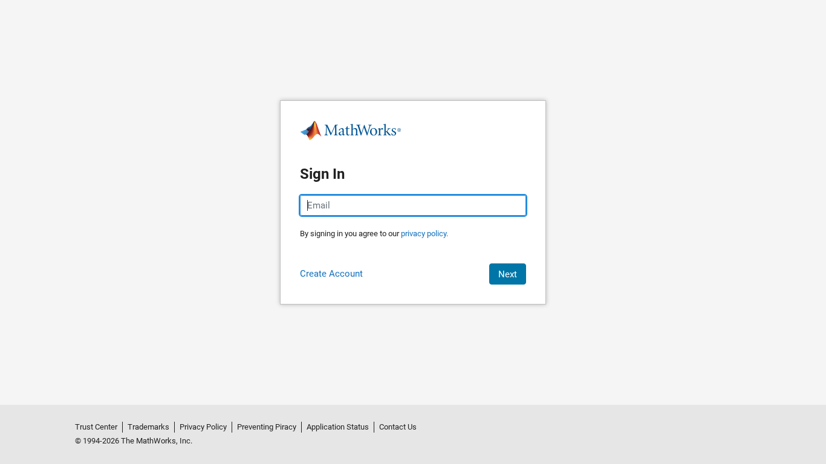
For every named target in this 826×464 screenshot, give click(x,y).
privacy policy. (424, 233)
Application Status (338, 426)
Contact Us (398, 426)
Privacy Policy (203, 426)
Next (507, 274)
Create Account (331, 273)
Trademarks (148, 426)
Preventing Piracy (266, 426)
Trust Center (96, 426)
